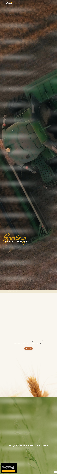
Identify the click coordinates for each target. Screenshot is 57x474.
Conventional (9, 291)
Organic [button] (13, 291)
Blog (50, 3)
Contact (17, 291)
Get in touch (28, 348)
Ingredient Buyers (44, 3)
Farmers (37, 3)
